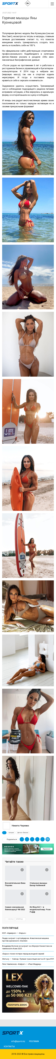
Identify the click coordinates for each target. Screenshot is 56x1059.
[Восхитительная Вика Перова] (15, 873)
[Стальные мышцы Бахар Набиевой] (40, 873)
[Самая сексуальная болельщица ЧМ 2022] (15, 897)
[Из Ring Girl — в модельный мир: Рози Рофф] (40, 897)
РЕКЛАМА (34, 1041)
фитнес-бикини (22, 832)
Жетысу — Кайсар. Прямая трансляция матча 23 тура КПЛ (28, 959)
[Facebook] (20, 1046)
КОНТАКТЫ (9, 1046)
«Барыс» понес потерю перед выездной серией (23, 954)
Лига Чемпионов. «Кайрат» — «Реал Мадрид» (21, 964)
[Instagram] (25, 1046)
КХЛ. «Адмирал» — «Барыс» (14, 933)
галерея (11, 832)
